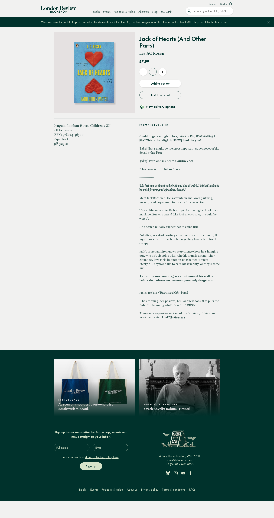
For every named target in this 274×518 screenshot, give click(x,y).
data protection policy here (102, 457)
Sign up (91, 466)
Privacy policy (149, 489)
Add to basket (160, 83)
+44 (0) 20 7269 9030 (178, 464)
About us (143, 11)
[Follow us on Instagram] (176, 472)
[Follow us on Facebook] (190, 472)
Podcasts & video (124, 11)
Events (107, 11)
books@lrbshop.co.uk (193, 22)
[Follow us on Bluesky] (168, 472)
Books (96, 11)
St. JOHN (167, 11)
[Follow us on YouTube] (183, 472)
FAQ (192, 489)
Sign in (212, 4)
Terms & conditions (173, 489)
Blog (155, 11)
